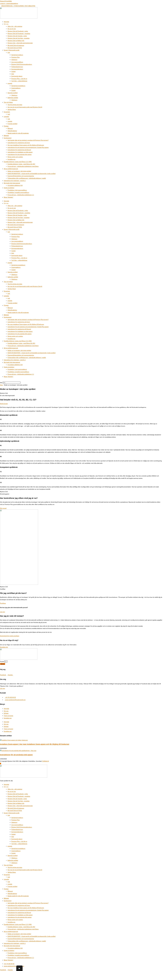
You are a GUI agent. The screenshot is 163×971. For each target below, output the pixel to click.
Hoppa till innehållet (6, 1)
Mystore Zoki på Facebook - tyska (18, 31)
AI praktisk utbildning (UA (15, 185)
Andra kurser (4, 403)
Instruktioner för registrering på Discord (19, 150)
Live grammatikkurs (17, 62)
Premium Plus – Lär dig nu (19, 78)
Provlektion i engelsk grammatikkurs (18, 192)
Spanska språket (13, 93)
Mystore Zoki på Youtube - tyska (17, 36)
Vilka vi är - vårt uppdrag (15, 26)
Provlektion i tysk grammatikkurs (17, 190)
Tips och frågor (8, 102)
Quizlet (13, 71)
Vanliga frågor (12, 109)
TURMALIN (45, 761)
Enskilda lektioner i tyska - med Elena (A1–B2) (21, 164)
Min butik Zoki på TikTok (15, 48)
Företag (6, 126)
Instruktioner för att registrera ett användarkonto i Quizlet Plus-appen (28, 147)
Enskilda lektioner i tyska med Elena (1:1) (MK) (18, 161)
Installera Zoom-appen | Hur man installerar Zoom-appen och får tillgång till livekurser (34, 744)
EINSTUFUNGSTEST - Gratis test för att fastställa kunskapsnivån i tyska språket (31, 173)
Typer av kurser (8, 715)
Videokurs (14, 59)
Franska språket (12, 123)
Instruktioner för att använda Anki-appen (20, 154)
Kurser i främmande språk (11, 50)
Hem (1, 385)
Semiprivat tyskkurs (17, 55)
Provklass (3, 603)
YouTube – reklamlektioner (19, 81)
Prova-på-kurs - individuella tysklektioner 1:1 (21, 195)
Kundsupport (7, 138)
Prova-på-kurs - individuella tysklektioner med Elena (23, 166)
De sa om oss (12, 28)
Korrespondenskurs (17, 69)
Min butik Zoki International (12, 183)
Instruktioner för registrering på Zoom (19, 142)
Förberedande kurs (17, 66)
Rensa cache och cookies (15, 157)
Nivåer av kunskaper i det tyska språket (19, 171)
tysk (9, 52)
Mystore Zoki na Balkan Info (16, 40)
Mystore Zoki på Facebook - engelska (19, 33)
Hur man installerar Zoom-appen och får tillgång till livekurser (26, 145)
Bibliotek (6, 135)
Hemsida (6, 21)
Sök (1, 382)
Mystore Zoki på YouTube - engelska (18, 38)
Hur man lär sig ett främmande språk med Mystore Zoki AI (25, 107)
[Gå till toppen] (0, 763)
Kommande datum (16, 76)
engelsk (10, 83)
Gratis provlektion (9, 188)
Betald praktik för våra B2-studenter (18, 133)
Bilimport (10, 128)
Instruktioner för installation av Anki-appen (20, 152)
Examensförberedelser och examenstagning (21, 176)
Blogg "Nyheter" (8, 197)
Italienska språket (13, 97)
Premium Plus (15, 57)
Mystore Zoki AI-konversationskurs (21, 64)
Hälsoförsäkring (12, 131)
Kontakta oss (11, 159)
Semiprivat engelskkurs (18, 85)
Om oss (6, 711)
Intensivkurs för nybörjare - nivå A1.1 (15, 180)
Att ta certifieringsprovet (11, 168)
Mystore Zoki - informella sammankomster (20, 43)
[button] (81, 380)
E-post (2, 661)
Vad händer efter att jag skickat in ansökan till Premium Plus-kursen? (28, 140)
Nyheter (6, 713)
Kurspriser (7, 112)
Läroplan (6, 116)
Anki (12, 74)
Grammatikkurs (15, 88)
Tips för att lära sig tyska (15, 104)
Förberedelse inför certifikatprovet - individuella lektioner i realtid (27, 178)
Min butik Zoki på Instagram (16, 45)
